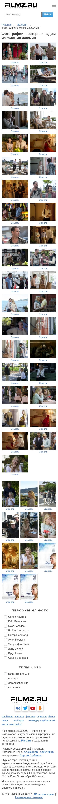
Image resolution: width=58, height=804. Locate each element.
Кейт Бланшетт (17, 621)
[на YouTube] (33, 708)
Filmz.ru (26, 740)
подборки (18, 720)
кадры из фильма (18, 673)
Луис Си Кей (15, 648)
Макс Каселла (16, 626)
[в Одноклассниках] (40, 708)
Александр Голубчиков (39, 752)
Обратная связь (44, 794)
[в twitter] (25, 708)
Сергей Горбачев (31, 755)
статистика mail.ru (12, 724)
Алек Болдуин (16, 639)
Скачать (15, 62)
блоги (51, 716)
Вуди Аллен (15, 653)
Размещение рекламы (29, 797)
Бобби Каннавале (18, 630)
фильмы (30, 716)
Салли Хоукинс (17, 617)
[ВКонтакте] (18, 708)
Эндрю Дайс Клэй (18, 644)
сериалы (42, 716)
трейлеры (7, 716)
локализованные (18, 683)
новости (19, 716)
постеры (13, 678)
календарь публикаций (42, 720)
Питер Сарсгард (18, 635)
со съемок (14, 687)
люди (5, 720)
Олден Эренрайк (18, 657)
